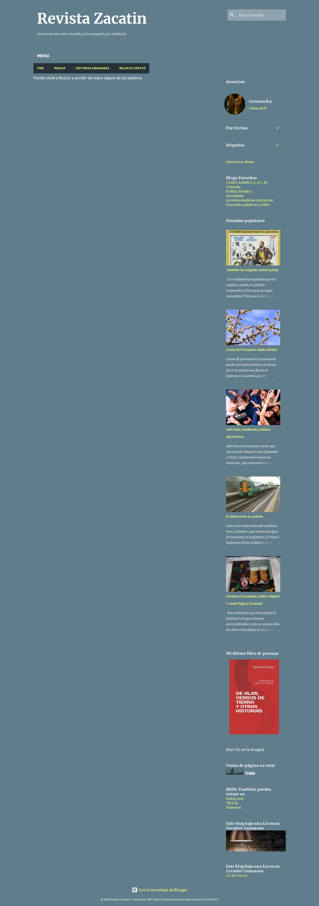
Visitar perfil (258, 108)
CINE (40, 68)
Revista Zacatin (92, 18)
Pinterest (233, 807)
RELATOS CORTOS (132, 68)
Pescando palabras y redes (247, 205)
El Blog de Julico (239, 191)
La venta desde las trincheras (249, 200)
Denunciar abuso (240, 162)
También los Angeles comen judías (252, 270)
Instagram (234, 799)
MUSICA (59, 68)
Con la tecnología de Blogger (162, 890)
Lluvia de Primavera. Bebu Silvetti (251, 350)
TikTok (232, 803)
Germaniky (260, 101)
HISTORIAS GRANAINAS (92, 68)
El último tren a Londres (244, 516)
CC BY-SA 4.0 (236, 875)
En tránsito (235, 196)
